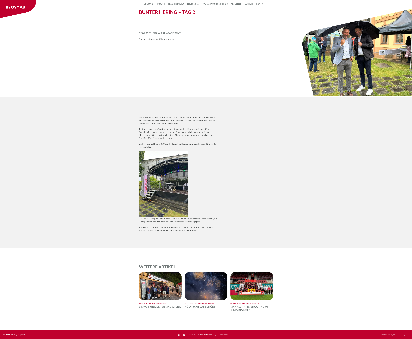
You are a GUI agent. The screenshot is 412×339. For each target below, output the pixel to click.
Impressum (224, 335)
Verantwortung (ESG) (214, 4)
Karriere (248, 4)
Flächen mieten (176, 4)
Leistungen (193, 4)
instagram (179, 335)
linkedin (184, 335)
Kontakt (261, 4)
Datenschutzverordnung (207, 335)
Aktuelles (236, 4)
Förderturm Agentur (402, 335)
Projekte (160, 4)
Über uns (148, 4)
